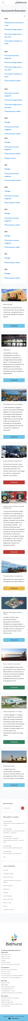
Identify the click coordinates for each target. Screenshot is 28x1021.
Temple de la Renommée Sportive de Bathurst (12, 881)
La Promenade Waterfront (7, 988)
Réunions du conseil (8, 877)
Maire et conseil (7, 902)
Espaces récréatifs (5, 982)
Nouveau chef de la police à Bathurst (12, 853)
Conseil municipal (7, 896)
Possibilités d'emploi (8, 873)
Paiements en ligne (5, 1000)
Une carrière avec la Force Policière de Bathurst (12, 975)
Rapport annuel (10, 158)
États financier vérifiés (13, 203)
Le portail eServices (5, 1006)
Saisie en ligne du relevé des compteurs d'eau (11, 1004)
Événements (6, 889)
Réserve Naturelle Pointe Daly (8, 986)
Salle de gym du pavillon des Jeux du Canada (11, 992)
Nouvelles (5, 870)
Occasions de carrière (8, 909)
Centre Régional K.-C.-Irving (7, 990)
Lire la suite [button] (14, 326)
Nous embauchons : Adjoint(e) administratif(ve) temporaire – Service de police (13, 840)
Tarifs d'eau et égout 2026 (7, 1002)
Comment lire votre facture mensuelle (10, 998)
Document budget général (14, 62)
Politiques (5, 892)
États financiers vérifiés (13, 111)
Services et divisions (6, 973)
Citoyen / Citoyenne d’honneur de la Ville (10, 964)
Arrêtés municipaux (8, 885)
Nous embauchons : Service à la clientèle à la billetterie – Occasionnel (13, 831)
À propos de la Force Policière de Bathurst (11, 977)
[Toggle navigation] (3, 2)
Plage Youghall (4, 984)
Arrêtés (5, 906)
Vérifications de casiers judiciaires (9, 969)
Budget (8, 142)
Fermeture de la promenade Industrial (12, 847)
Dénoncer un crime (5, 971)
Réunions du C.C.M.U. (8, 899)
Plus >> (5, 857)
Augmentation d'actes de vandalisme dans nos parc (13, 824)
